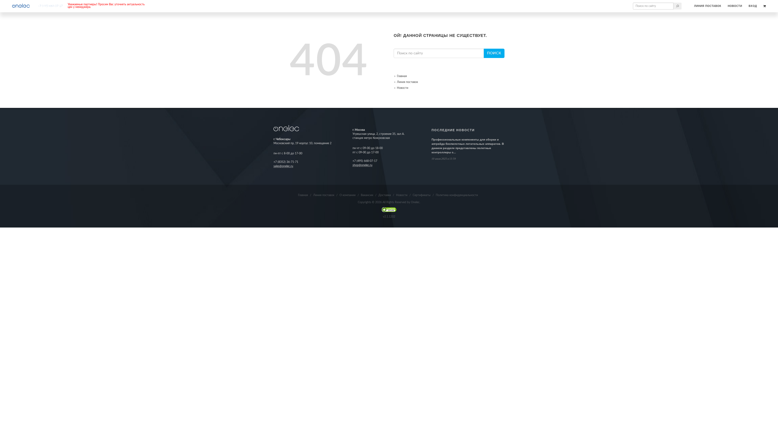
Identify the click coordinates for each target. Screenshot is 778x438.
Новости (735, 6)
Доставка (384, 195)
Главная (402, 76)
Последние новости (453, 130)
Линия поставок (707, 6)
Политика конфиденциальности (457, 195)
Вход (753, 6)
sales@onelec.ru (283, 166)
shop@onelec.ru (362, 165)
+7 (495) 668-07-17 (50, 6)
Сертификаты (422, 195)
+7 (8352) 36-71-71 (286, 162)
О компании (348, 195)
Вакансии (367, 195)
